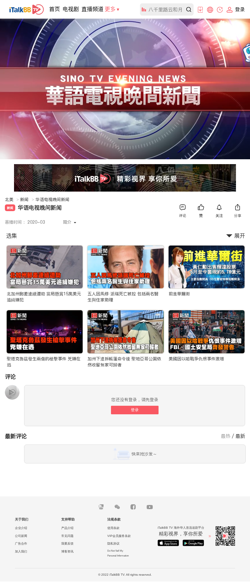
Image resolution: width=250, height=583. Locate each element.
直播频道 (92, 9)
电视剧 (70, 9)
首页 (54, 9)
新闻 (27, 199)
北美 (12, 199)
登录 (135, 410)
